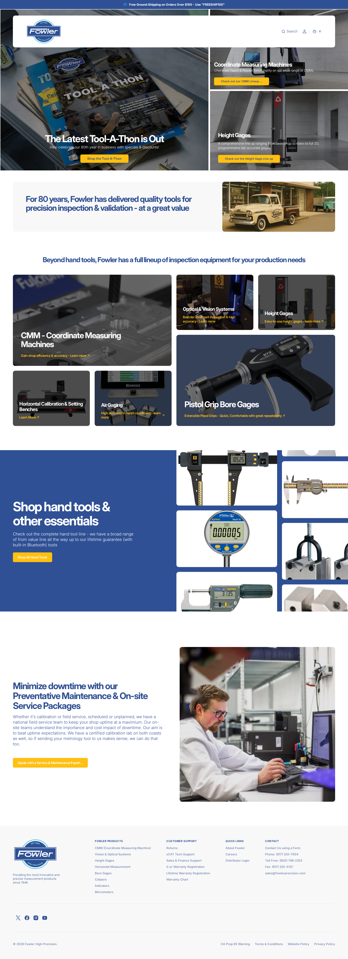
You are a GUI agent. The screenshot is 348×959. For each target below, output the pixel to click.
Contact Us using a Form (282, 848)
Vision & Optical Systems (113, 854)
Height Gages (104, 860)
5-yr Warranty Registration (185, 867)
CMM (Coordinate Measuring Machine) (123, 848)
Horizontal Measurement (112, 867)
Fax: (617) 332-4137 (279, 867)
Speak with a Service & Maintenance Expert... (50, 763)
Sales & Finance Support (184, 860)
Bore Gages (103, 873)
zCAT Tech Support (180, 854)
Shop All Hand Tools (32, 557)
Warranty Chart (177, 879)
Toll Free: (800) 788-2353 (283, 860)
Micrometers (104, 892)
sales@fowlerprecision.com (285, 873)
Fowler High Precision (41, 944)
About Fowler (235, 848)
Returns (172, 848)
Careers (231, 854)
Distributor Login (238, 860)
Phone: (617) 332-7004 (281, 854)
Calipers (101, 879)
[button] (289, 31)
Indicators (102, 886)
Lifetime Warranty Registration (188, 873)
